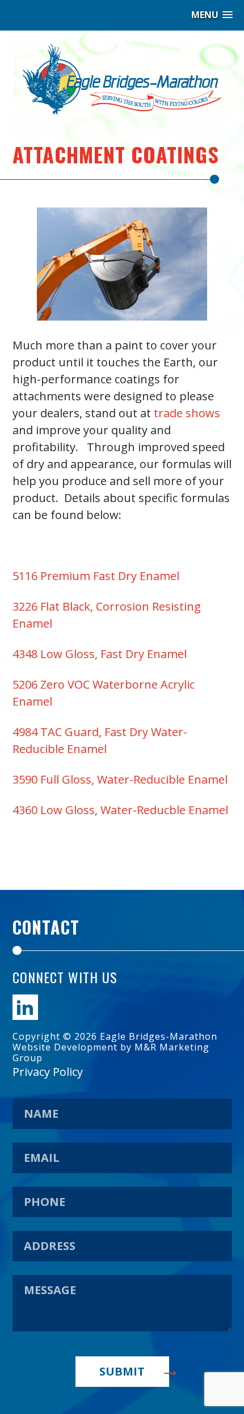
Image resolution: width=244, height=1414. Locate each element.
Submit (122, 1371)
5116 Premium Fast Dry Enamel (95, 575)
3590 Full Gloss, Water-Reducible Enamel (120, 779)
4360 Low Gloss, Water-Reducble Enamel (120, 810)
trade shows (187, 413)
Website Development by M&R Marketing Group (110, 1052)
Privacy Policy (47, 1071)
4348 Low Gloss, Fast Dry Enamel (99, 653)
